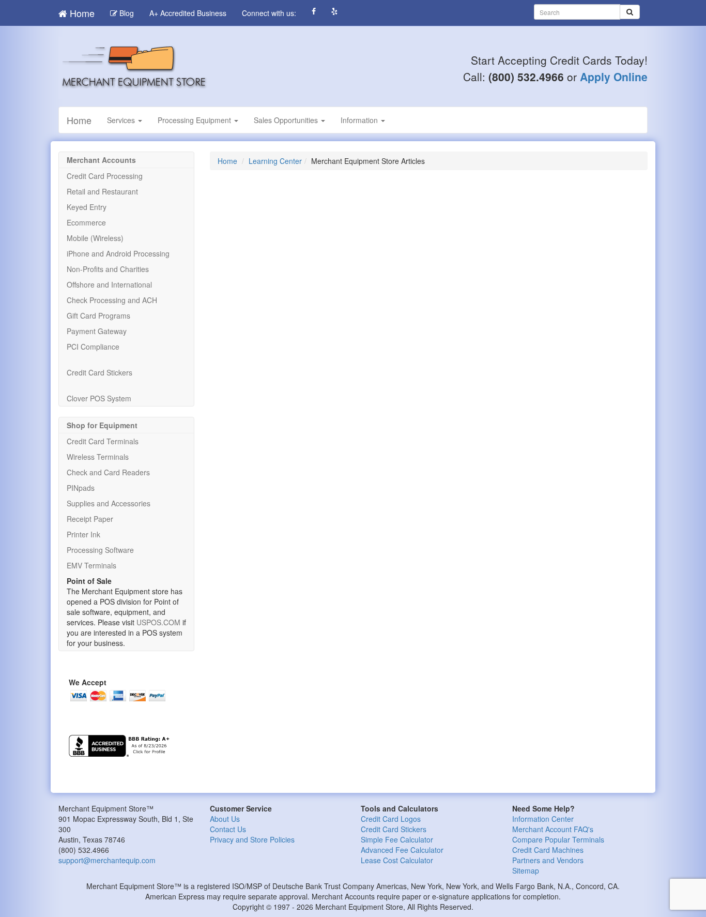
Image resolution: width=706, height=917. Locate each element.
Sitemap (525, 870)
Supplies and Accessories (108, 503)
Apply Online (614, 76)
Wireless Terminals (98, 457)
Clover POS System (99, 398)
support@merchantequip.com (107, 860)
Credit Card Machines (548, 850)
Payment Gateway (97, 331)
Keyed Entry (86, 207)
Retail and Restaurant (102, 191)
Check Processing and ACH (112, 300)
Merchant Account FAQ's (552, 829)
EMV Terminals (91, 565)
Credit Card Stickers (99, 372)
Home (81, 13)
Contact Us (228, 829)
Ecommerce (86, 222)
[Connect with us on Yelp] (334, 11)
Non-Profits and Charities (108, 269)
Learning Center (275, 161)
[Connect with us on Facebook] (314, 11)
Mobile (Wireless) (95, 238)
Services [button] (122, 120)
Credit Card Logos (391, 819)
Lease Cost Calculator (397, 860)
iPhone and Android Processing (118, 253)
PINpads (81, 488)
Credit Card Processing (105, 176)
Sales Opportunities (287, 120)
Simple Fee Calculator (397, 839)
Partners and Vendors (548, 860)
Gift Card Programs (98, 315)
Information (360, 120)
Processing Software (100, 550)
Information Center (543, 819)
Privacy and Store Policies (252, 839)
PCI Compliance (93, 346)
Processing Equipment (195, 120)
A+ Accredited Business (187, 13)
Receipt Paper (90, 519)
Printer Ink (83, 534)
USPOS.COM (158, 622)
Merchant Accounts (101, 160)
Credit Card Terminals (103, 441)
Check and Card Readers (108, 472)
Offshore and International (109, 284)
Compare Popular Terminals (558, 839)
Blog (125, 13)
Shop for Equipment (102, 425)
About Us (225, 819)
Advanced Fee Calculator (402, 850)
